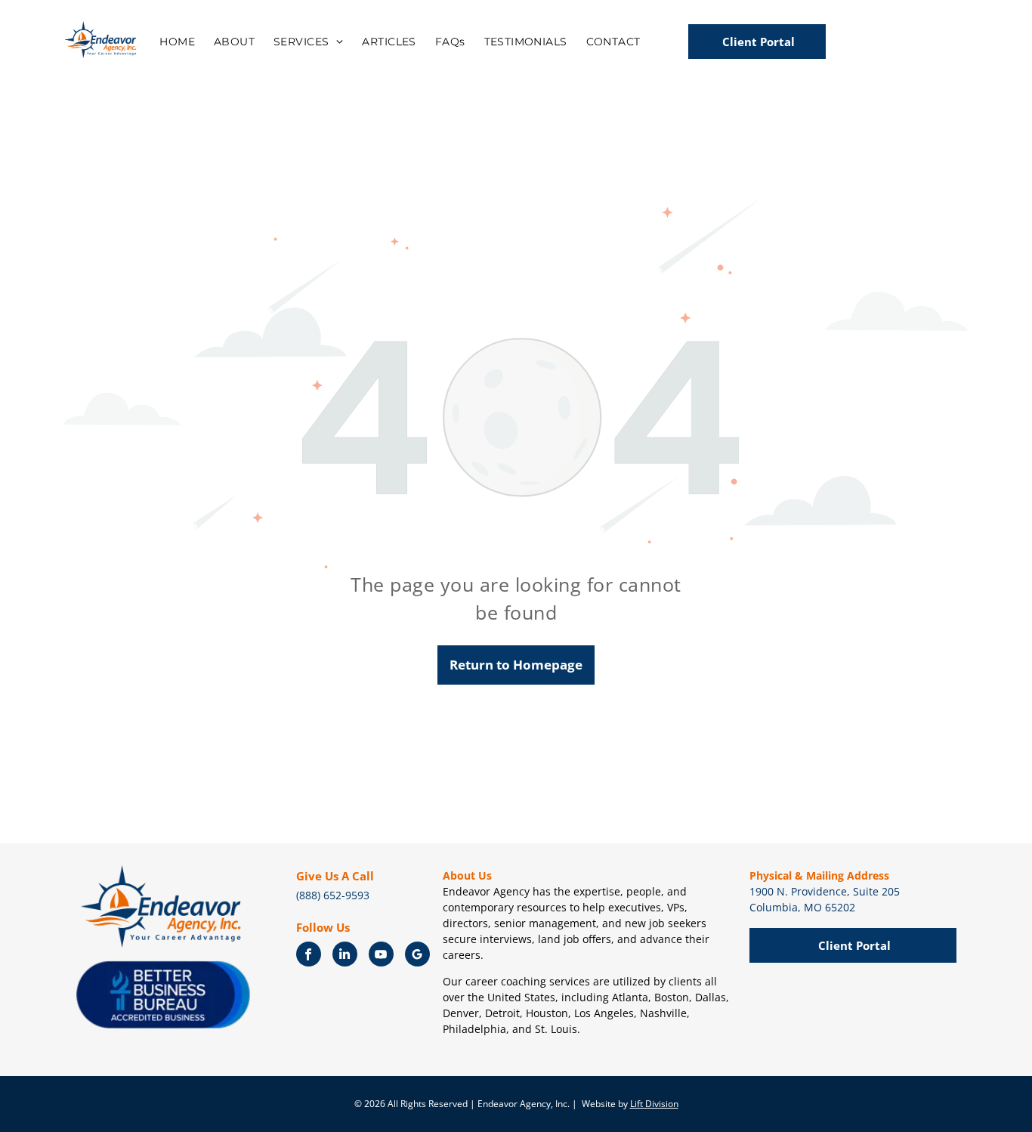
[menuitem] (179, 40)
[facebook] (308, 956)
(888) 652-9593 (332, 895)
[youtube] (381, 956)
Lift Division (654, 1103)
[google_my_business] (417, 956)
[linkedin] (344, 956)
